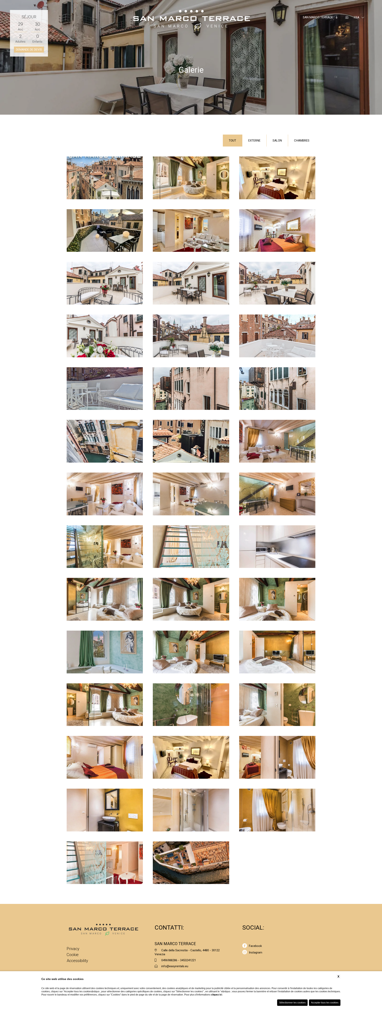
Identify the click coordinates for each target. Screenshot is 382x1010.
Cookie (73, 954)
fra (356, 17)
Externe (254, 140)
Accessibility (77, 960)
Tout (232, 140)
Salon (277, 140)
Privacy (73, 948)
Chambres (301, 140)
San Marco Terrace (318, 17)
